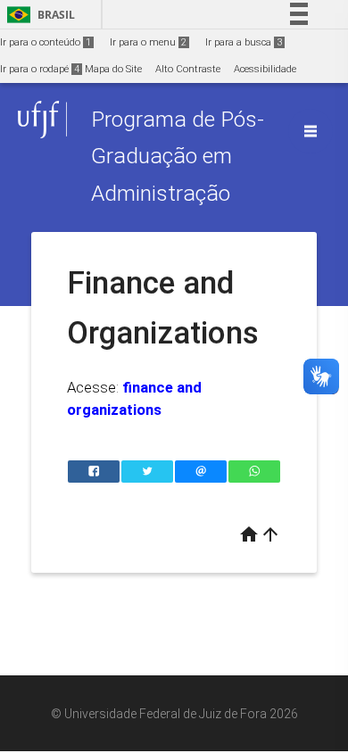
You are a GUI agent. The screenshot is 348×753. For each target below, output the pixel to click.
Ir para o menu (148, 42)
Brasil (37, 14)
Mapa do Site (113, 69)
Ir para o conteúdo (45, 42)
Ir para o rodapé (39, 69)
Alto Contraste (187, 69)
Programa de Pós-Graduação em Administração (177, 156)
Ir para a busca (243, 42)
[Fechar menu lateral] (310, 131)
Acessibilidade (265, 69)
